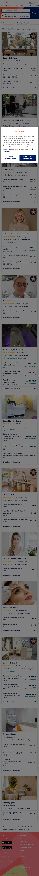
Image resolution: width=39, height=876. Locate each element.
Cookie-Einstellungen (10, 157)
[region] (19, 145)
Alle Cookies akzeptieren (28, 157)
